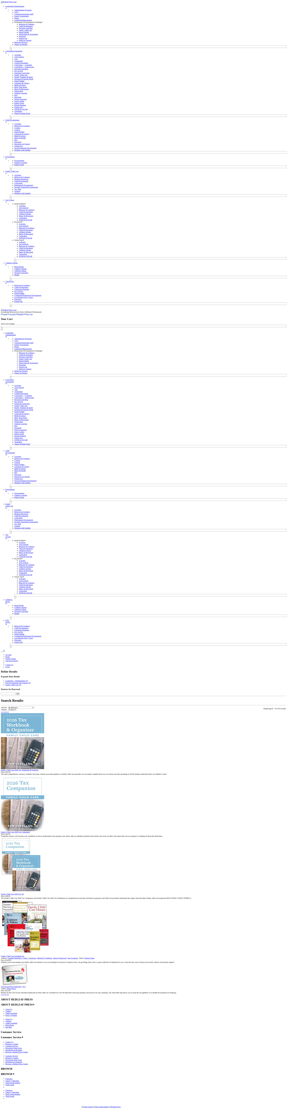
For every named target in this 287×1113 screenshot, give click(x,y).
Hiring (16, 18)
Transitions (18, 111)
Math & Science (20, 85)
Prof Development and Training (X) (18, 683)
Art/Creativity (19, 57)
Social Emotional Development (25, 148)
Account (8, 655)
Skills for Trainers (25, 40)
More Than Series (20, 87)
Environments (19, 161)
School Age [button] (18, 240)
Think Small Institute (12, 1083)
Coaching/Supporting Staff (23, 14)
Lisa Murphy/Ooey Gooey (23, 297)
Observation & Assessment (28, 34)
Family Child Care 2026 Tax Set (12, 894)
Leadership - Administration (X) (16, 681)
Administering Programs (23, 10)
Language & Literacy (21, 83)
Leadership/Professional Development (27, 295)
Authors (8, 1011)
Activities (17, 55)
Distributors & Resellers (13, 1050)
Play (15, 95)
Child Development (26, 26)
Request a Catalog (11, 1044)
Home (7, 657)
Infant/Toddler (24, 32)
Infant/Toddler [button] (19, 204)
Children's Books (25, 214)
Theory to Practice (20, 44)
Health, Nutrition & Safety (23, 77)
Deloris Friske (89, 958)
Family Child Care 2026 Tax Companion (15, 832)
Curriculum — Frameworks (24, 67)
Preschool (22, 36)
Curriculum (18, 183)
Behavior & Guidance (26, 24)
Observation (18, 91)
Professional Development (23, 185)
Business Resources (21, 179)
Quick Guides (19, 101)
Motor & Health (20, 138)
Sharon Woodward (59, 958)
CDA (16, 12)
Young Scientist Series (22, 113)
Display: (4, 710)
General (17, 130)
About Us (8, 1009)
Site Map (8, 1027)
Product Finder (10, 659)
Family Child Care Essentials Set (12, 956)
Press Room (9, 1025)
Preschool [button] (18, 222)
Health (16, 275)
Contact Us (9, 665)
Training (17, 191)
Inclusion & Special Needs (23, 79)
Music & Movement (21, 89)
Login (7, 667)
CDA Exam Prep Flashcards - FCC (13, 987)
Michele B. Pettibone (44, 958)
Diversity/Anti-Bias (26, 28)
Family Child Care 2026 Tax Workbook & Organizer (19, 770)
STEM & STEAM (21, 109)
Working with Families (22, 150)
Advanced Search (11, 661)
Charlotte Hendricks (15, 958)
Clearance (8, 1079)
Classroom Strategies (21, 289)
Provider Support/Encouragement (26, 187)
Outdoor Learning (20, 93)
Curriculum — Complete (23, 65)
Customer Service (11, 1046)
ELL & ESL (18, 71)
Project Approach (20, 99)
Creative (17, 128)
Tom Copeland (72, 958)
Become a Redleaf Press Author (16, 1052)
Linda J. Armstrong (29, 958)
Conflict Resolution (21, 63)
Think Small (9, 1085)
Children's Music (20, 271)
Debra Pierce (11, 989)
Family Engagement (21, 16)
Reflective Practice (21, 42)
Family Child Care (25, 30)
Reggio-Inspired (20, 105)
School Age (23, 38)
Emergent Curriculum (22, 73)
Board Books (19, 267)
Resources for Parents (22, 144)
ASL (16, 59)
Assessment (18, 61)
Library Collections (12, 1081)
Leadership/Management (23, 20)
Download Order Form (13, 1048)
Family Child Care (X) (13, 685)
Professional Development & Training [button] (28, 22)
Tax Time (17, 189)
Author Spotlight (11, 1013)
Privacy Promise (11, 1015)
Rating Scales (19, 103)
